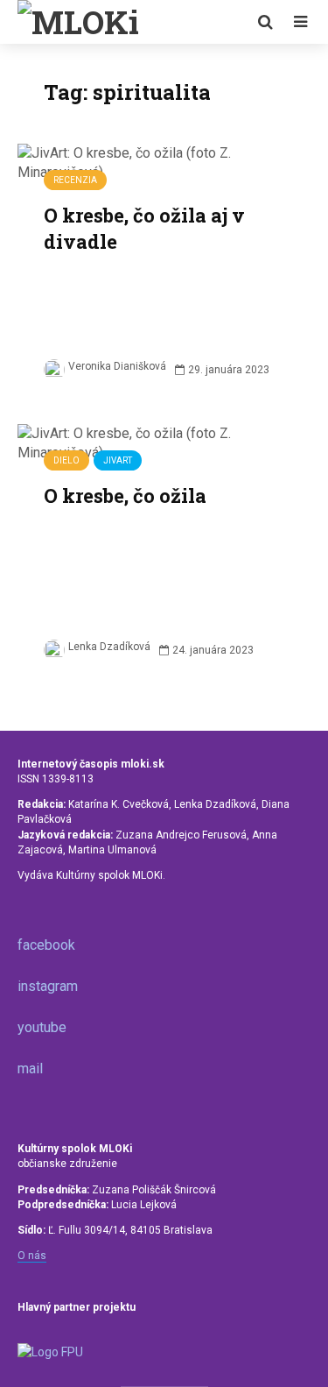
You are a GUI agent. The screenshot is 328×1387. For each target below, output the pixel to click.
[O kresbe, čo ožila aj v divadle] (164, 161)
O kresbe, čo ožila (125, 495)
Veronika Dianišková (117, 366)
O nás (31, 1255)
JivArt (117, 460)
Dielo (66, 460)
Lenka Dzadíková (109, 646)
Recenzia (75, 180)
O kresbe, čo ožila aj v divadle (144, 228)
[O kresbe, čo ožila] (164, 442)
